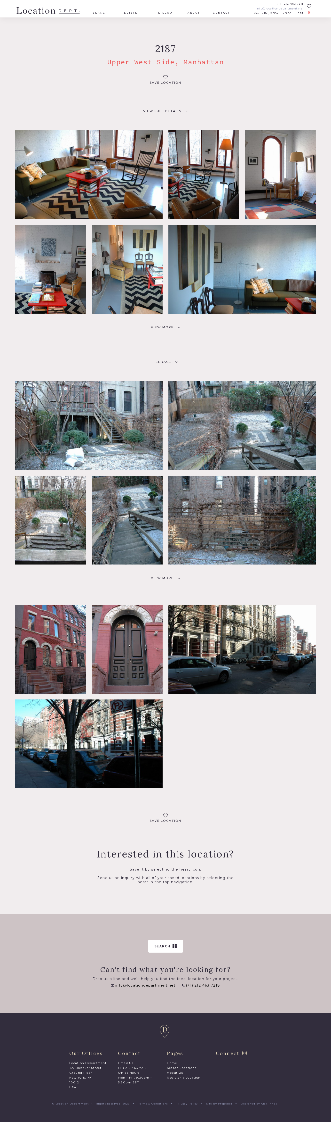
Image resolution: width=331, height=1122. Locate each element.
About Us (175, 1072)
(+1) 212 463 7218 (290, 3)
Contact (221, 12)
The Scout (164, 12)
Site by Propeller (219, 1103)
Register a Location (184, 1077)
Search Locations (181, 1068)
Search (100, 12)
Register (131, 12)
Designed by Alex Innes (259, 1103)
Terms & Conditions (153, 1103)
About (194, 12)
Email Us (125, 1063)
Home (172, 1063)
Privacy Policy (187, 1103)
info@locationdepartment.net (280, 8)
